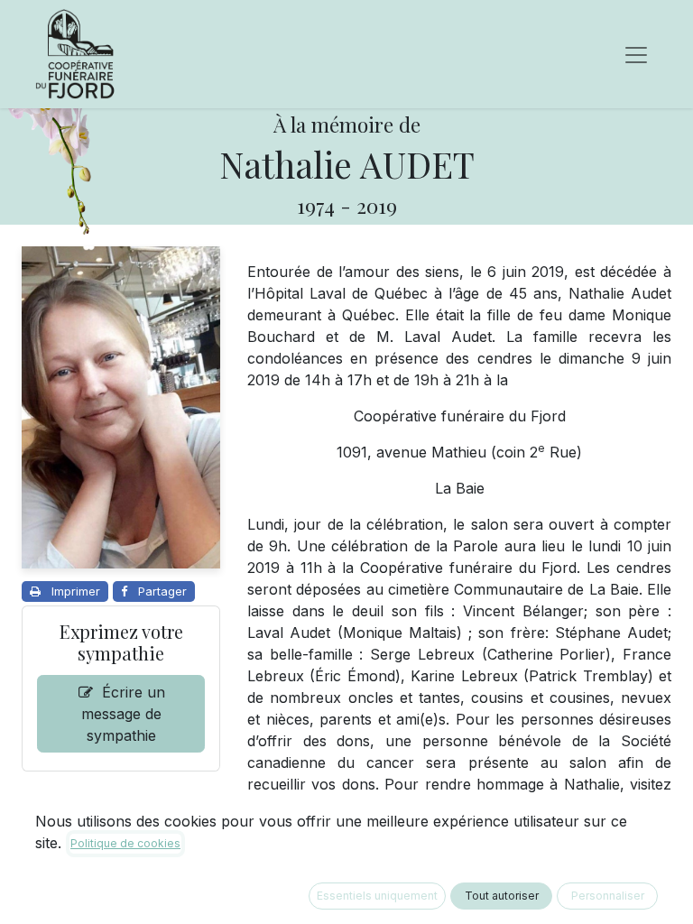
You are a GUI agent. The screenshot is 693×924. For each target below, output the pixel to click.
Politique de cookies (125, 843)
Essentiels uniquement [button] (377, 895)
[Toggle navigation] (636, 54)
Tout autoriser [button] (502, 895)
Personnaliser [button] (607, 895)
